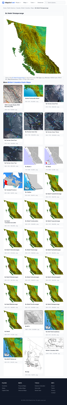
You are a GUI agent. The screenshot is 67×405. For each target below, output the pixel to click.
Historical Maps (22, 390)
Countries (4, 386)
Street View (38, 390)
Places (18, 2)
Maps (25, 2)
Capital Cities (5, 390)
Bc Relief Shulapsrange (18, 77)
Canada (18, 8)
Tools (32, 2)
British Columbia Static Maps (19, 82)
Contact (53, 392)
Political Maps (22, 388)
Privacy (53, 390)
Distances (40, 2)
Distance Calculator (40, 386)
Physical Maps (22, 386)
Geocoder (37, 388)
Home (4, 8)
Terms (53, 388)
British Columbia (25, 8)
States (3, 388)
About (52, 386)
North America (11, 8)
